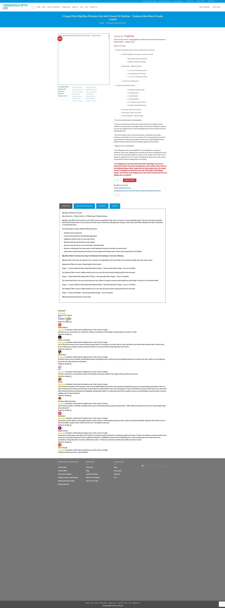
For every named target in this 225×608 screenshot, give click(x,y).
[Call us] (221, 1)
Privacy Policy (62, 471)
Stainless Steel (144, 190)
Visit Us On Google (92, 481)
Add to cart (130, 180)
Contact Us (93, 7)
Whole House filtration (155, 190)
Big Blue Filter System (122, 190)
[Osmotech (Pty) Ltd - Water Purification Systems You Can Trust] (16, 7)
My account (117, 471)
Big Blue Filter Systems (116, 23)
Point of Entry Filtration (134, 190)
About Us (75, 7)
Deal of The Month (53, 7)
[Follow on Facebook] (218, 1)
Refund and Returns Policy (66, 481)
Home (38, 7)
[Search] (33, 7)
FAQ (86, 7)
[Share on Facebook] (115, 194)
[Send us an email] (219, 1)
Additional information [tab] (84, 206)
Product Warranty (63, 484)
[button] (204, 7)
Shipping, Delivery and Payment (68, 477)
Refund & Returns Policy (165, 1)
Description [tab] (66, 206)
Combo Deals (66, 7)
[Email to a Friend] (118, 194)
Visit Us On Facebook (92, 477)
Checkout (117, 474)
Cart (115, 477)
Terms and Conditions (65, 474)
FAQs (87, 471)
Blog (81, 7)
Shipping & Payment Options (150, 1)
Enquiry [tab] (115, 206)
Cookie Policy (62, 467)
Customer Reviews (178, 1)
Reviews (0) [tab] (102, 206)
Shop (43, 7)
